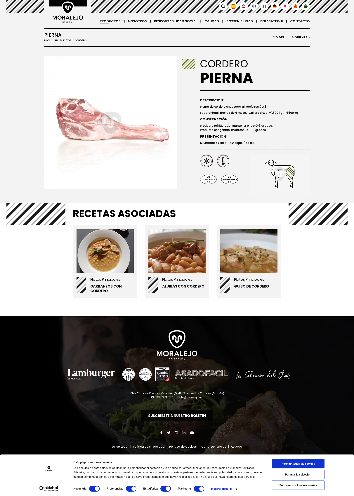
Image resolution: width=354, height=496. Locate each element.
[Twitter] (168, 432)
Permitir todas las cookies (298, 463)
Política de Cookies (183, 447)
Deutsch (275, 6)
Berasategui (271, 21)
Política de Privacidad (149, 447)
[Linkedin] (184, 432)
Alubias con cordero (183, 286)
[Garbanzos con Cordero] (105, 251)
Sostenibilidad (239, 21)
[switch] (131, 489)
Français (254, 6)
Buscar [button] (223, 6)
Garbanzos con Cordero (106, 288)
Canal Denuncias (213, 447)
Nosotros (137, 21)
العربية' (306, 6)
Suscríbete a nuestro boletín (177, 415)
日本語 (285, 6)
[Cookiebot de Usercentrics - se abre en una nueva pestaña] (49, 489)
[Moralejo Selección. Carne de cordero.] (68, 11)
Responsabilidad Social (175, 21)
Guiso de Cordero (251, 286)
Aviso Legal (120, 447)
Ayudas (236, 447)
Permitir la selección (298, 474)
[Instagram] (176, 432)
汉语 (295, 6)
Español (233, 6)
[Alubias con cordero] (177, 251)
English (244, 6)
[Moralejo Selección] (177, 345)
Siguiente (299, 37)
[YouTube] (192, 432)
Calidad (211, 21)
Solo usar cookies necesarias (298, 485)
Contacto (300, 21)
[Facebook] (161, 432)
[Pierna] (110, 122)
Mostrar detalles (221, 488)
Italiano (264, 6)
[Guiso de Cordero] (248, 251)
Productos (110, 21)
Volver (278, 37)
